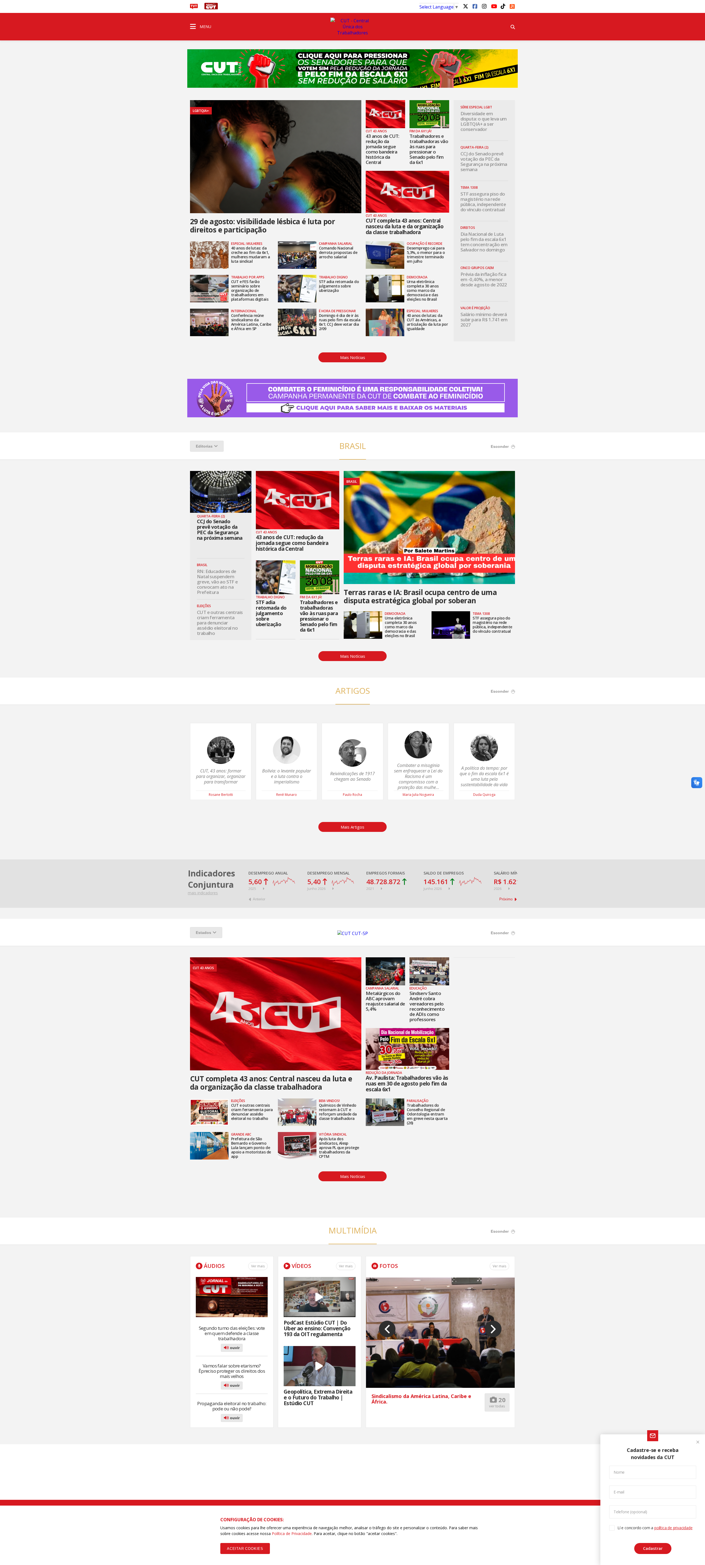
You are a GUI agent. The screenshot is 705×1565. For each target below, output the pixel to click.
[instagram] (484, 6)
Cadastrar (653, 1548)
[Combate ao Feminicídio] (352, 405)
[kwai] (512, 5)
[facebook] (475, 6)
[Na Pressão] (352, 65)
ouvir (234, 1347)
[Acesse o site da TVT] (194, 8)
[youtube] (493, 6)
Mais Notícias (352, 357)
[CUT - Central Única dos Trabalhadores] (352, 27)
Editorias (204, 446)
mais (203, 892)
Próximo (506, 899)
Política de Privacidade (292, 1533)
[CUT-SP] (352, 933)
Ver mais (258, 1266)
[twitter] (465, 6)
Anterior (258, 899)
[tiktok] (503, 6)
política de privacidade (673, 1527)
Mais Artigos (352, 827)
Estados (203, 932)
